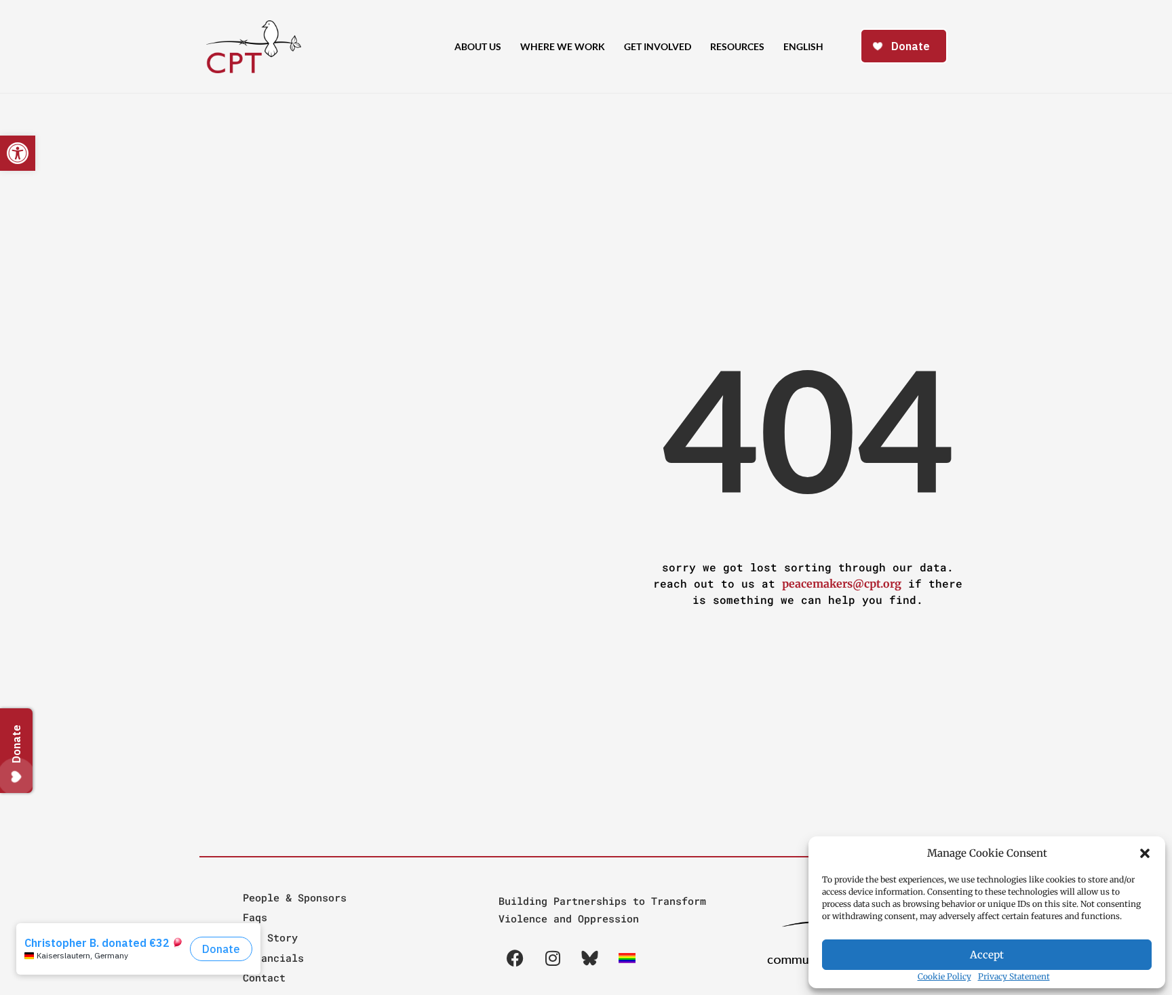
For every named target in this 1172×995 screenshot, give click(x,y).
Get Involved (657, 46)
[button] (1145, 853)
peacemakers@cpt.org (841, 583)
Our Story (270, 937)
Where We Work (562, 46)
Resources (737, 46)
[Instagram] (553, 958)
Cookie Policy (944, 976)
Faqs (255, 917)
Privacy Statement (1014, 976)
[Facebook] (515, 958)
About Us (477, 46)
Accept (987, 954)
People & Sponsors (295, 897)
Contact (264, 977)
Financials (273, 957)
